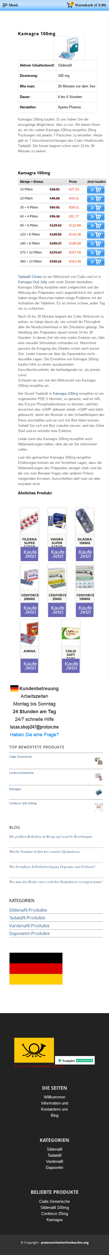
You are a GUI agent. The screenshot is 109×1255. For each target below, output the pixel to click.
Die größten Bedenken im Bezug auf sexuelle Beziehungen (50, 836)
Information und (54, 1103)
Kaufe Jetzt (30, 554)
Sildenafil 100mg (54, 1207)
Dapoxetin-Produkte (29, 933)
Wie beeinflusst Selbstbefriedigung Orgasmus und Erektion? (52, 866)
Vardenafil (54, 1161)
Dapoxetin (54, 1167)
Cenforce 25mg (54, 1213)
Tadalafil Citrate (30, 277)
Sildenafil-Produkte (28, 910)
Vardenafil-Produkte (29, 926)
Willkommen (54, 1097)
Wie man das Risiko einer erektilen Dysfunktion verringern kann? (56, 881)
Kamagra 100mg (65, 394)
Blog (54, 1115)
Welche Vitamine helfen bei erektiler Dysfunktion (44, 851)
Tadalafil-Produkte (27, 918)
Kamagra (54, 1219)
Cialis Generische (54, 1201)
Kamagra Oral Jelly (32, 282)
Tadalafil (54, 1155)
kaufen (96, 189)
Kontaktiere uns (54, 1109)
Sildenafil (54, 1149)
